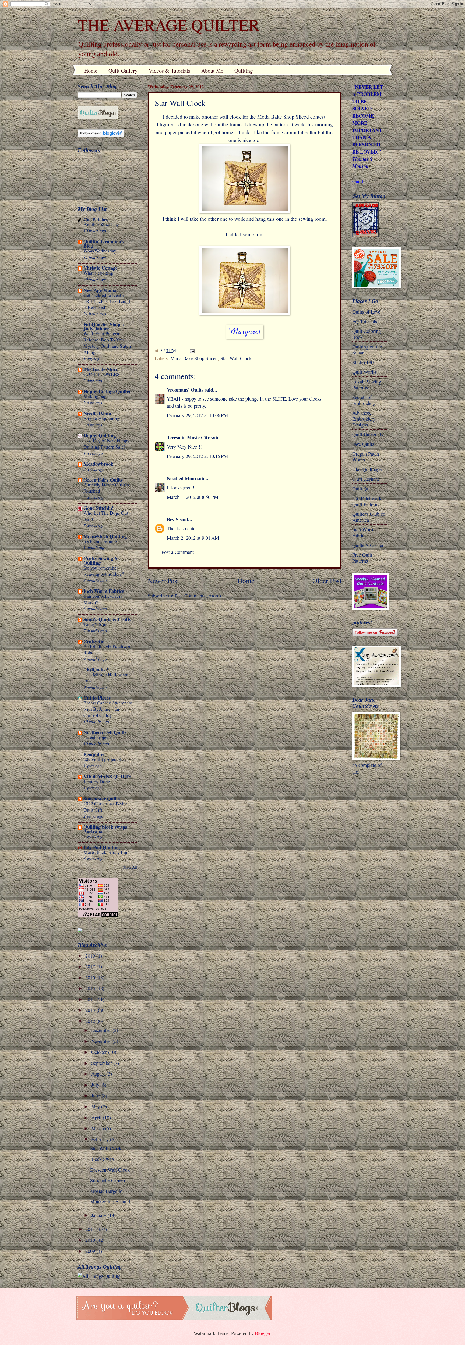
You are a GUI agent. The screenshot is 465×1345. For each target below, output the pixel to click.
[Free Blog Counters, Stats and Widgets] (80, 930)
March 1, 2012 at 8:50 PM (192, 497)
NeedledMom (97, 413)
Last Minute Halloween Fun (105, 677)
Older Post (326, 580)
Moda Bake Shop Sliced (194, 358)
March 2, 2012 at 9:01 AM (193, 538)
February (100, 1139)
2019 (90, 955)
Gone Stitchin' (98, 507)
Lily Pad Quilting (101, 847)
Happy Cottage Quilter (107, 391)
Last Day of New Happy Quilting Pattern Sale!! (106, 443)
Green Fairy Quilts (103, 479)
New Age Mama (100, 290)
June (96, 1095)
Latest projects (97, 737)
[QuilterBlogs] (98, 117)
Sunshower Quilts (101, 798)
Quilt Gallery (123, 70)
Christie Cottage (100, 267)
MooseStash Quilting (105, 536)
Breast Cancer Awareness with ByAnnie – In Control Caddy (108, 709)
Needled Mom (181, 478)
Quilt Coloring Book (366, 334)
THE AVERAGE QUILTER (168, 24)
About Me (212, 70)
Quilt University (367, 434)
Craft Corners (365, 479)
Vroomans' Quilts (185, 389)
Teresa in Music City (188, 437)
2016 (90, 977)
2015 (90, 988)
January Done (96, 781)
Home (90, 70)
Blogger (262, 1333)
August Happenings (102, 418)
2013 (90, 1010)
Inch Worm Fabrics (103, 591)
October (99, 1052)
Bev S (172, 519)
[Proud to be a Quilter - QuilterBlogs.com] (174, 1318)
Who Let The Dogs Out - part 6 (107, 516)
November (101, 1041)
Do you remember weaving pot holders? (103, 571)
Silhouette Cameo (107, 1180)
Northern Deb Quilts (104, 732)
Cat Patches (95, 219)
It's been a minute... (101, 541)
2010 (90, 1240)
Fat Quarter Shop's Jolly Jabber (103, 326)
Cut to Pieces (97, 697)
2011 (90, 1229)
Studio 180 (363, 362)
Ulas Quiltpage (367, 469)
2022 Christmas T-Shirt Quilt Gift (106, 806)
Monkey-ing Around (110, 1201)
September (102, 1063)
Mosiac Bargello (106, 1191)
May (96, 1106)
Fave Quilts (363, 444)
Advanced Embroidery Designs (363, 419)
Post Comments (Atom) (198, 595)
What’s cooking (98, 273)
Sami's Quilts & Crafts (107, 619)
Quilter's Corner (367, 545)
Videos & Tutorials (169, 70)
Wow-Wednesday (99, 251)
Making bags (95, 396)
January (99, 1215)
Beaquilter (94, 754)
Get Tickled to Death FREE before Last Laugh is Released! (107, 301)
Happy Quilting (99, 435)
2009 (90, 1251)
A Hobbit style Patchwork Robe (108, 649)
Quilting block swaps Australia (105, 829)
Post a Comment (177, 552)
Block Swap (102, 1159)
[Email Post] (191, 350)
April (97, 1117)
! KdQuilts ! (95, 669)
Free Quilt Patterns (362, 557)
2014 (90, 999)
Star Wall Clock (236, 358)
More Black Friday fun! (106, 852)
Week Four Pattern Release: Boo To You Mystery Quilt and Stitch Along (107, 342)
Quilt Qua (362, 488)
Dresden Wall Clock (110, 1169)
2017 (90, 966)
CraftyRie (93, 641)
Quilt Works (364, 372)
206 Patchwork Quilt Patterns (366, 501)
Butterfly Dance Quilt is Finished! (106, 488)
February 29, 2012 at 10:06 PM (197, 415)
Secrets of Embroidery (363, 400)
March (98, 1128)
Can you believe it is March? (102, 599)
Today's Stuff (95, 624)
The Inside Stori (100, 369)
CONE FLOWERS (101, 374)
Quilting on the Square (367, 349)
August (98, 1073)
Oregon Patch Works (365, 456)
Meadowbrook (98, 463)
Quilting (243, 70)
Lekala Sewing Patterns (366, 384)
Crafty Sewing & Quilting (100, 560)
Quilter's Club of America (368, 517)
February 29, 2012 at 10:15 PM (197, 456)
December (101, 1030)
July (96, 1084)
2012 (90, 1021)
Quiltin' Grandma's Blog (103, 243)
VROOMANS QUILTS (107, 776)
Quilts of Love (366, 311)
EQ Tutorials (364, 321)
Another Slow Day (101, 224)
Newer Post (163, 580)
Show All (130, 867)
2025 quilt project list (104, 759)
